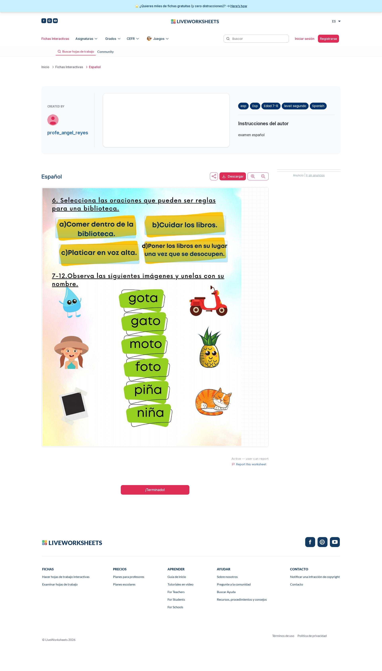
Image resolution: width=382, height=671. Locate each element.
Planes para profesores (128, 577)
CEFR (131, 39)
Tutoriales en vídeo (180, 584)
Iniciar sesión (304, 39)
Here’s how (238, 6)
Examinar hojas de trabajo (60, 584)
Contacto (296, 584)
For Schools (175, 607)
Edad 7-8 (271, 106)
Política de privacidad (312, 636)
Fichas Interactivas (55, 39)
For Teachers (176, 592)
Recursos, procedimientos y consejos (242, 599)
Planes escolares (124, 584)
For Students (176, 599)
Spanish (318, 106)
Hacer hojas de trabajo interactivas (66, 577)
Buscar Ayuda (226, 592)
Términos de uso (283, 636)
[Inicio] (195, 21)
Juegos (158, 39)
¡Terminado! (155, 490)
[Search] (228, 38)
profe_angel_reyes (67, 133)
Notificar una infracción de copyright (315, 577)
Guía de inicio (177, 577)
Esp (255, 106)
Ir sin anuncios (315, 175)
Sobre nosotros (227, 577)
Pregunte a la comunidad (234, 584)
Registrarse (328, 39)
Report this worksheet (251, 464)
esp (243, 106)
